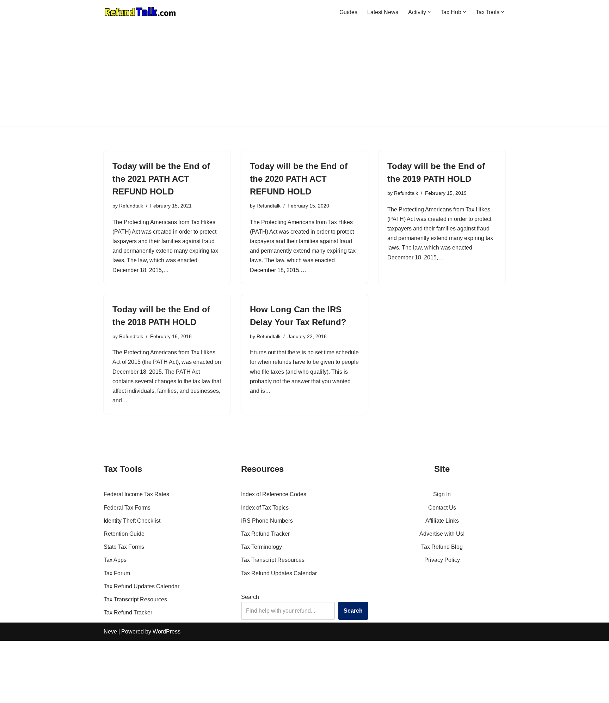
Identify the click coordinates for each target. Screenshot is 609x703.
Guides (348, 12)
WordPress (166, 632)
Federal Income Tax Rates (136, 494)
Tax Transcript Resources (135, 599)
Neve (110, 632)
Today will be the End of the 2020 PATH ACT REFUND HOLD (298, 178)
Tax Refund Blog (442, 547)
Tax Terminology (261, 547)
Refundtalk (131, 206)
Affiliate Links (442, 521)
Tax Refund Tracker (128, 612)
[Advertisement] (304, 77)
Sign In (442, 494)
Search (250, 597)
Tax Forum (117, 573)
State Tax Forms (124, 547)
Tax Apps (115, 560)
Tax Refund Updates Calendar (141, 586)
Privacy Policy (442, 560)
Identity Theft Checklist (132, 521)
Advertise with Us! (442, 534)
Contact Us (442, 508)
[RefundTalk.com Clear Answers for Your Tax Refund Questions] (140, 12)
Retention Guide (124, 534)
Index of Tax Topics (265, 508)
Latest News (382, 12)
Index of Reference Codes (273, 494)
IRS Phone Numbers (267, 521)
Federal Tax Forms (127, 508)
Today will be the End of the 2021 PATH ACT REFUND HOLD (161, 178)
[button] (429, 12)
